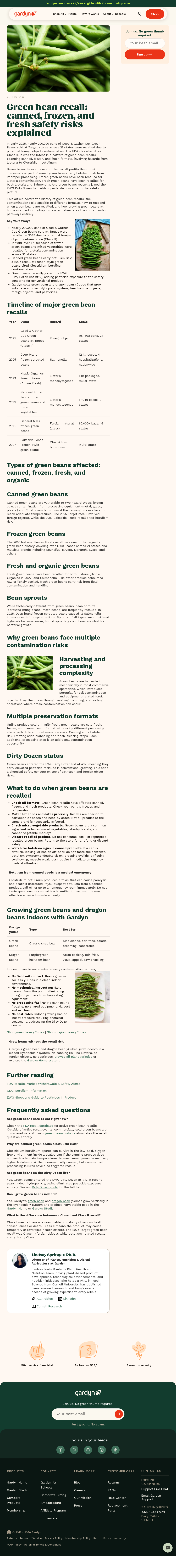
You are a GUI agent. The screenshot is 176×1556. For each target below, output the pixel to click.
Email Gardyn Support (151, 1497)
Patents (12, 1538)
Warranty (120, 1538)
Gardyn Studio (17, 1490)
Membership (16, 1510)
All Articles (45, 1298)
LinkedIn (69, 1298)
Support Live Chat (154, 1489)
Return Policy (102, 1538)
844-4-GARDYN (153, 1512)
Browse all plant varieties (73, 1056)
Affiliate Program (53, 1510)
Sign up (142, 54)
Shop (155, 14)
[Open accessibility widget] (9, 1532)
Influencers (49, 1518)
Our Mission (83, 1497)
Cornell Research (49, 1306)
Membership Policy (78, 1538)
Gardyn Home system (43, 1060)
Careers (80, 1490)
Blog (77, 1482)
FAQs (112, 1490)
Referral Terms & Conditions (42, 1544)
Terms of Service (31, 1538)
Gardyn (36, 1532)
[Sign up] (119, 1414)
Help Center (117, 1497)
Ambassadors (51, 1502)
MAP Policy (14, 1544)
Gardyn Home (17, 1482)
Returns (114, 1482)
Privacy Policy (54, 1538)
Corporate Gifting (53, 1495)
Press (78, 1505)
